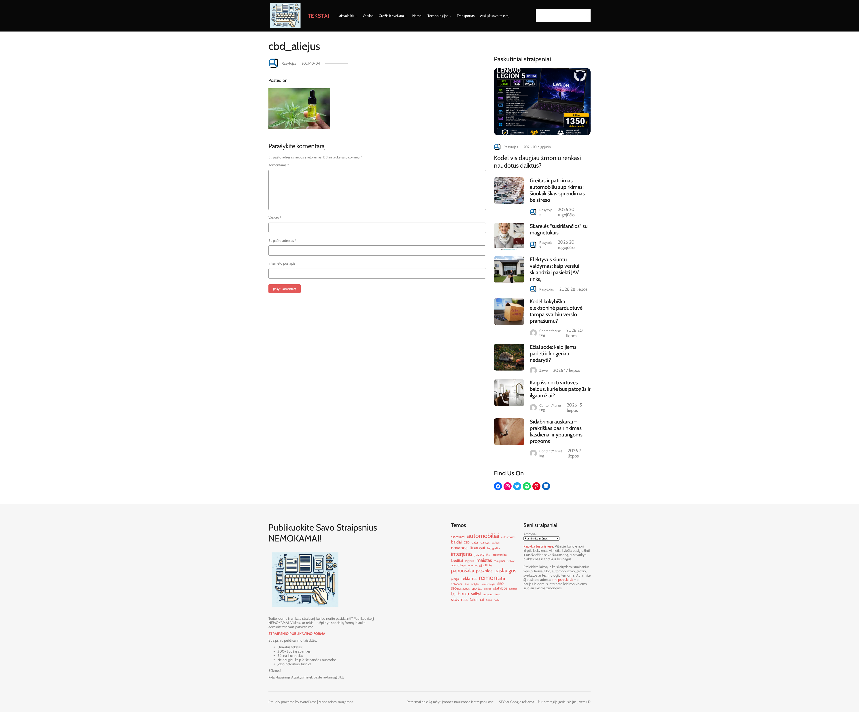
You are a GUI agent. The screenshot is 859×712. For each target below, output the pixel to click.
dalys (475, 542)
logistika (469, 560)
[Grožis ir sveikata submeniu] (406, 16)
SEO (500, 584)
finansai (477, 547)
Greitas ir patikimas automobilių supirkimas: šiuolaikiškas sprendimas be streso (557, 190)
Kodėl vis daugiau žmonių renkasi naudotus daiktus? (537, 161)
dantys (485, 542)
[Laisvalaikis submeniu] (356, 16)
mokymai (499, 560)
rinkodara (456, 584)
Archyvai (529, 534)
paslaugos (505, 570)
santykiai (475, 584)
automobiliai (483, 535)
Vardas (274, 218)
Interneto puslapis (282, 263)
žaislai (489, 600)
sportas (477, 588)
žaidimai (477, 599)
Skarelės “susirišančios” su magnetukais (559, 229)
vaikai (476, 593)
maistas (484, 560)
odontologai (458, 565)
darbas (496, 542)
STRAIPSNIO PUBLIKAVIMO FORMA (296, 634)
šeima (497, 594)
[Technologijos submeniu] (450, 16)
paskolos (484, 570)
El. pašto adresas (282, 240)
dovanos (459, 547)
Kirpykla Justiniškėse (538, 546)
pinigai (455, 579)
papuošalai (462, 570)
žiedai (496, 600)
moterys (511, 561)
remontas (492, 577)
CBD (467, 542)
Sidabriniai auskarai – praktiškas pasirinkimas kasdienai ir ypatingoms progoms (556, 431)
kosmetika (500, 555)
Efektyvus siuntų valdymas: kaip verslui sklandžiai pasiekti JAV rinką (554, 269)
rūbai (466, 584)
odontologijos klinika (480, 565)
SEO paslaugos (460, 588)
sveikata (513, 588)
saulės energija (488, 584)
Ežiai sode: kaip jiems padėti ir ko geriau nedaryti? (553, 353)
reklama (469, 578)
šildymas (459, 599)
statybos (500, 588)
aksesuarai (458, 537)
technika (460, 593)
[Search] (586, 15)
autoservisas (508, 537)
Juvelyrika (482, 554)
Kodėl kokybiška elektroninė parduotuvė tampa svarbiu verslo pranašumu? (556, 311)
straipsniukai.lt (562, 579)
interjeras (461, 553)
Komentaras (278, 165)
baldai (456, 542)
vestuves (488, 594)
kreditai (457, 560)
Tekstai (319, 16)
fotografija (493, 548)
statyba (487, 588)
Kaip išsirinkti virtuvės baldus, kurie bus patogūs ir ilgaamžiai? (560, 389)
